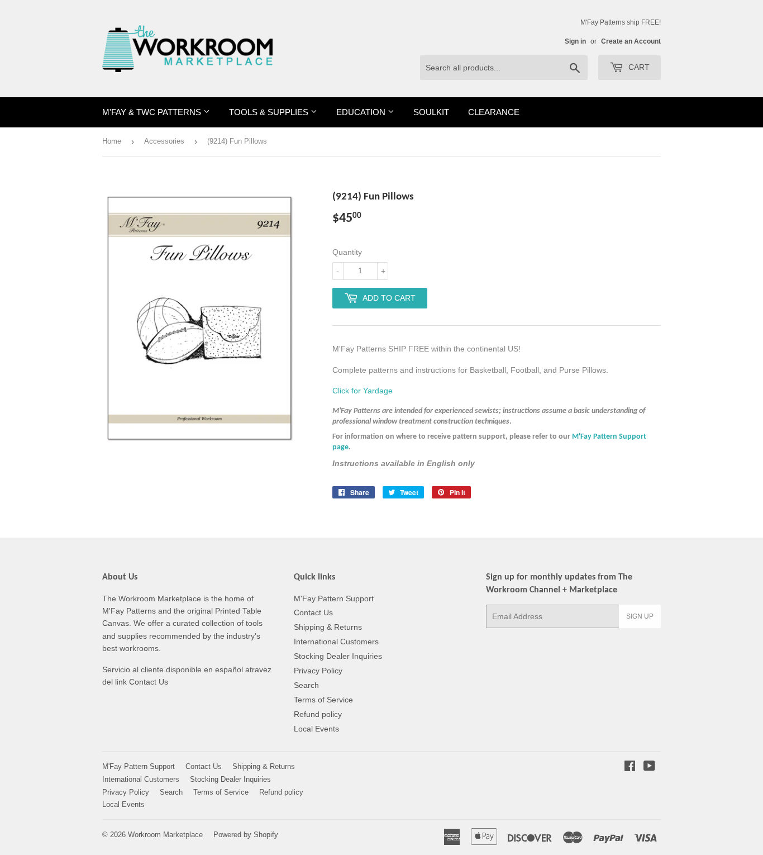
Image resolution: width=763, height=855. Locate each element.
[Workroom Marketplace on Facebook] (630, 767)
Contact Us (313, 612)
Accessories (164, 141)
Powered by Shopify (245, 834)
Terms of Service (323, 699)
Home (111, 141)
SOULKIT (431, 112)
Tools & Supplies (270, 112)
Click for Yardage (362, 390)
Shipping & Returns (328, 627)
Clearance (493, 112)
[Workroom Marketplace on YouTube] (649, 767)
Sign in (575, 41)
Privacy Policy (318, 670)
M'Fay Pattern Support (334, 598)
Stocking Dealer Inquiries (338, 656)
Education (362, 112)
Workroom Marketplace (165, 834)
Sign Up (640, 616)
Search (306, 685)
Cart (638, 67)
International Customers (336, 641)
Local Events (316, 728)
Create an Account (631, 41)
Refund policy (318, 714)
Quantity (347, 252)
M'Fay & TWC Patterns (152, 112)
